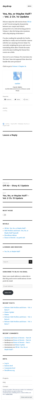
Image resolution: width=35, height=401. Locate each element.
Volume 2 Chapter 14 (19, 66)
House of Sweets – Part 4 (21, 342)
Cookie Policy (9, 394)
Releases (20, 123)
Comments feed (9, 368)
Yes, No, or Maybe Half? (12, 251)
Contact (5, 386)
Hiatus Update (9, 312)
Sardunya (7, 338)
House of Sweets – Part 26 (22, 340)
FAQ (4, 382)
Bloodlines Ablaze (10, 235)
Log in (6, 363)
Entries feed (8, 366)
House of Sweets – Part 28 (22, 338)
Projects (5, 378)
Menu (29, 6)
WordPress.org (9, 370)
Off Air (29, 22)
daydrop (7, 6)
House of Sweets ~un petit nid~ (14, 237)
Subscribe (8, 292)
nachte (7, 123)
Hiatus (6, 314)
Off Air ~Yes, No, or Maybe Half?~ (15, 228)
